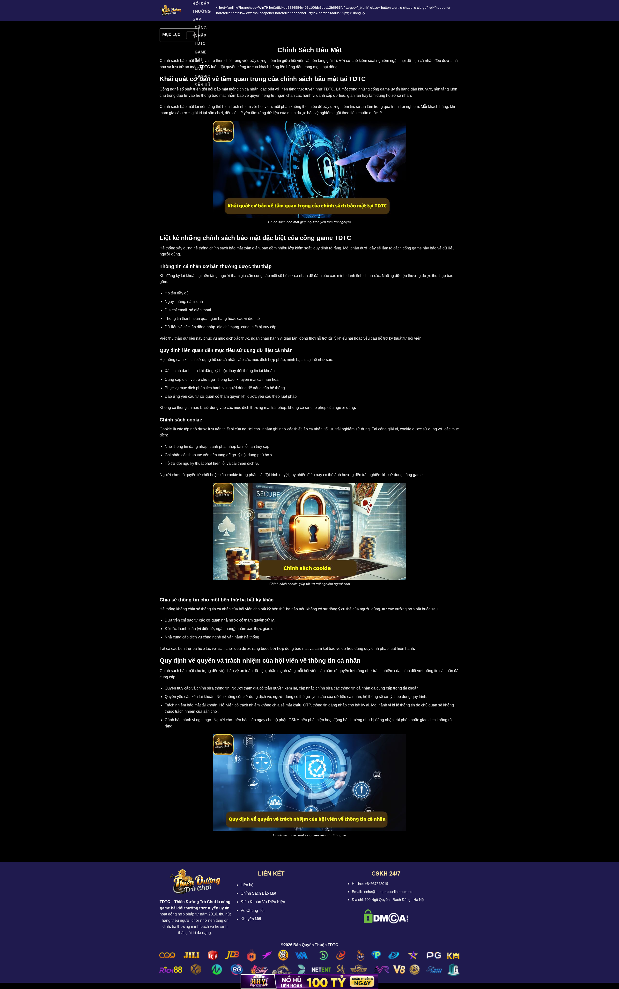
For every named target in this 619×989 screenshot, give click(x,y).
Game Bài (200, 56)
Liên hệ (247, 885)
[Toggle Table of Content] (188, 35)
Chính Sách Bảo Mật (258, 893)
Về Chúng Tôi (253, 910)
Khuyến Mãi (251, 919)
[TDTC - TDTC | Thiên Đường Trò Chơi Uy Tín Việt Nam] (171, 10)
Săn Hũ (202, 85)
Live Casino (202, 72)
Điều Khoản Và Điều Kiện (263, 902)
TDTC (165, 902)
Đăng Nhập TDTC (200, 35)
